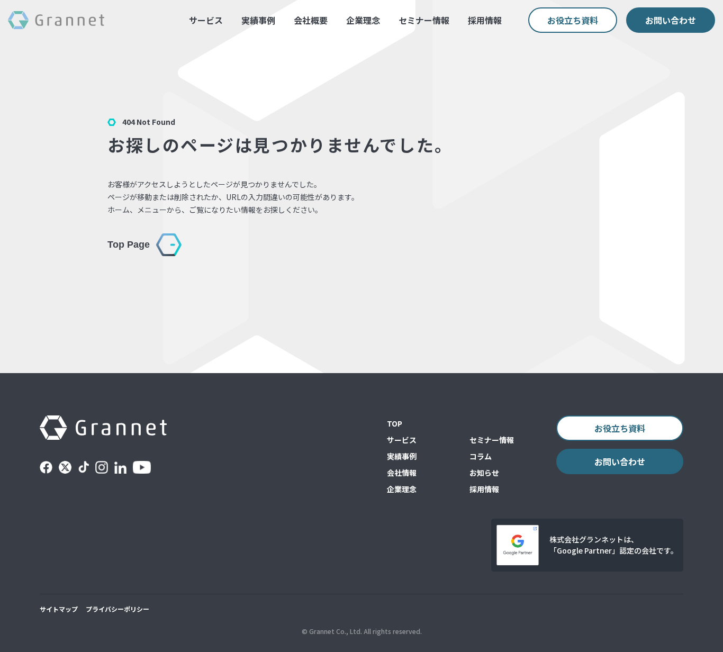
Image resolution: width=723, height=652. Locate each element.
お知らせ (484, 472)
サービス (206, 20)
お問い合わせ (670, 20)
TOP (394, 423)
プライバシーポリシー (117, 608)
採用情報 (485, 20)
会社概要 (311, 20)
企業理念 (363, 20)
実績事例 (258, 20)
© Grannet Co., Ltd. (332, 631)
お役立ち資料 (572, 20)
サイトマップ (59, 608)
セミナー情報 (424, 20)
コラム (480, 456)
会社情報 (402, 472)
